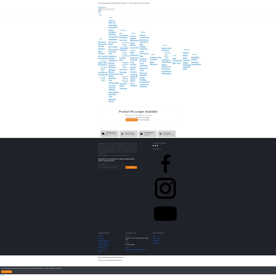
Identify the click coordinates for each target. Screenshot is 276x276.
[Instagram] (165, 188)
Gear (100, 39)
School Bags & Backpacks (134, 38)
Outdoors (194, 54)
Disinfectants (126, 56)
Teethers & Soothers (144, 86)
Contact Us (101, 238)
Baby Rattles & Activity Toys (114, 94)
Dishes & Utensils (143, 60)
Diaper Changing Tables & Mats (187, 66)
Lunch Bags (132, 51)
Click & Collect (102, 250)
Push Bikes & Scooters (113, 26)
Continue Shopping (131, 120)
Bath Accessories (177, 60)
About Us (100, 236)
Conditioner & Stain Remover (125, 65)
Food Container (143, 65)
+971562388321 (103, 5)
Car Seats (103, 60)
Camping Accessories (196, 63)
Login (154, 236)
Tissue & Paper (122, 85)
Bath (175, 55)
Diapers (186, 53)
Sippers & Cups (144, 69)
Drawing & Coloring (134, 59)
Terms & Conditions (103, 245)
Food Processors (144, 52)
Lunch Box (134, 48)
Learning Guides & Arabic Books (133, 78)
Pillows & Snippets (143, 74)
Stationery (134, 55)
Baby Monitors (153, 63)
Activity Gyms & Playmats (112, 65)
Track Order (156, 243)
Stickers (133, 72)
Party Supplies (133, 84)
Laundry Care (122, 59)
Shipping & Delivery (103, 240)
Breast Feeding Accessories (144, 80)
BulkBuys (123, 30)
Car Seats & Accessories (103, 57)
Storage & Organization (167, 61)
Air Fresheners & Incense (124, 35)
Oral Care (123, 70)
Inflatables (113, 40)
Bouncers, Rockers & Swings (102, 44)
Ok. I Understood (6, 271)
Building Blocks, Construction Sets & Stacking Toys (114, 75)
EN (99, 1)
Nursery (165, 45)
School (133, 33)
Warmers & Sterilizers (144, 41)
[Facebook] (165, 163)
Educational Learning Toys (113, 52)
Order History (156, 238)
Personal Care (123, 73)
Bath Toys (176, 63)
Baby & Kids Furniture (166, 49)
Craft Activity (133, 64)
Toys (111, 17)
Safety (153, 54)
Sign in (100, 11)
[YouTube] (165, 213)
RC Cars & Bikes (113, 43)
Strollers (103, 77)
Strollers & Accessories (103, 74)
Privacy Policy (102, 247)
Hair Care (123, 40)
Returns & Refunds (103, 243)
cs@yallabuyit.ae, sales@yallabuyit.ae (135, 249)
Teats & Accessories (144, 36)
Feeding (143, 32)
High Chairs (104, 67)
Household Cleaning (123, 49)
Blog (99, 252)
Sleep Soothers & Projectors (166, 67)
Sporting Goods (112, 100)
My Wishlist (156, 240)
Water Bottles (133, 44)
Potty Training (186, 59)
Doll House (113, 47)
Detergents (125, 62)
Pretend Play (114, 83)
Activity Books (133, 68)
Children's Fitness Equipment (113, 58)
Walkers (101, 49)
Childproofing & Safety (155, 59)
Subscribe (131, 167)
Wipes (185, 55)
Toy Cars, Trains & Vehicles (112, 88)
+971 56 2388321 (130, 244)
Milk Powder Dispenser (144, 47)
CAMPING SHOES (195, 59)
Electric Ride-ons (112, 22)
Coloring (124, 46)
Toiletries (123, 89)
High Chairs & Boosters (102, 64)
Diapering (186, 49)
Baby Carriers (101, 52)
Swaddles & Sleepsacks (166, 72)
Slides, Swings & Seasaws (112, 32)
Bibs (141, 56)
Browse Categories (144, 120)
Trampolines (114, 37)
